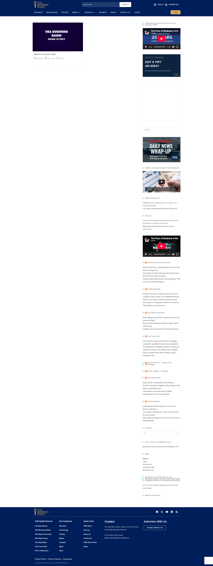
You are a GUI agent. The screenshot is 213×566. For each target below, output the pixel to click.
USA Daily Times (154, 378)
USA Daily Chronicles (156, 312)
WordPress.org (148, 470)
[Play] (146, 47)
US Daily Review (153, 289)
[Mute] (173, 47)
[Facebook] (157, 511)
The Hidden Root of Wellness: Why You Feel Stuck (161, 347)
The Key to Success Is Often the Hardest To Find (160, 294)
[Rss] (176, 511)
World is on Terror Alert (45, 54)
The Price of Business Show (158, 262)
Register (146, 458)
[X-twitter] (162, 511)
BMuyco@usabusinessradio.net (154, 226)
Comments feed (148, 467)
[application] (161, 38)
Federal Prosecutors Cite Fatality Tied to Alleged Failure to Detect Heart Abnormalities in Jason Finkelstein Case (160, 353)
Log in (145, 461)
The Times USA (153, 336)
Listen (175, 12)
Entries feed (147, 464)
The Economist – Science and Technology (158, 364)
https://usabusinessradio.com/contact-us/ (161, 208)
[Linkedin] (171, 511)
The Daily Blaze (153, 401)
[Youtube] (166, 511)
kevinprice (40, 58)
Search (125, 4)
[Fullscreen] (177, 47)
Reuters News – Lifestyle (157, 371)
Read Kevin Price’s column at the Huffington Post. (161, 446)
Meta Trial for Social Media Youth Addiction (158, 382)
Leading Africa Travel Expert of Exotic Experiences (161, 329)
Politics (61, 58)
